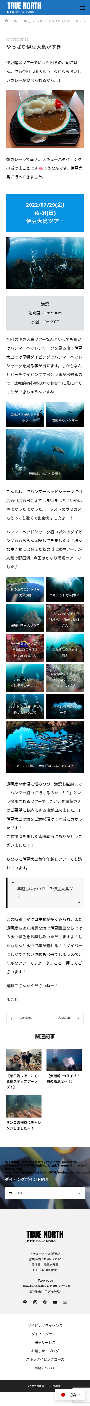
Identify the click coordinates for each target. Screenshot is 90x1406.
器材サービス (45, 1342)
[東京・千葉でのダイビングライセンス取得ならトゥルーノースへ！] (45, 1235)
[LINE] (25, 1301)
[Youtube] (55, 1301)
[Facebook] (45, 1301)
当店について (45, 1368)
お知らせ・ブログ (45, 1351)
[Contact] (65, 1301)
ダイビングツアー (45, 1334)
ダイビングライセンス (45, 1325)
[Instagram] (35, 1301)
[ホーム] (6, 21)
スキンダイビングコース (45, 1359)
